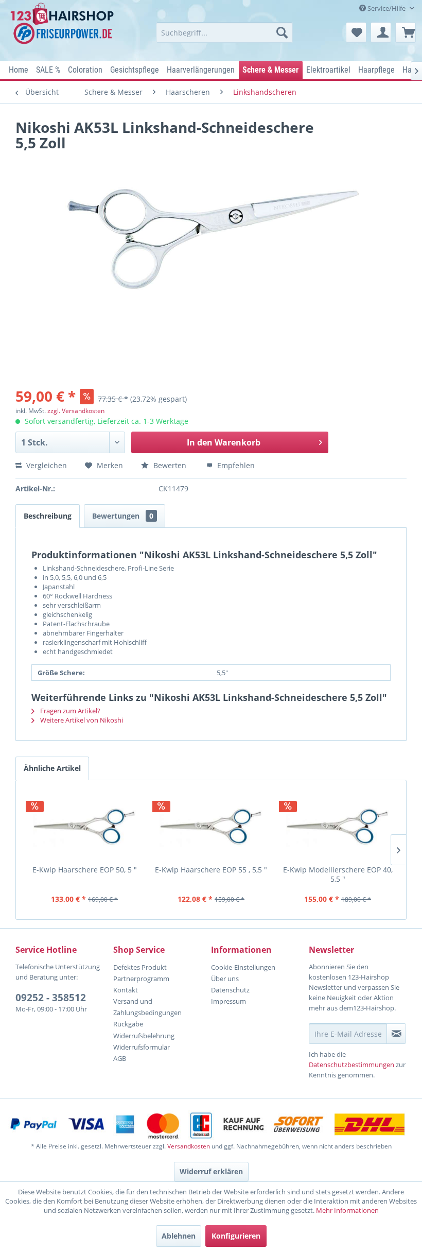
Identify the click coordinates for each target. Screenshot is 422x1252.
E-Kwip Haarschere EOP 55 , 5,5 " (211, 869)
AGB (119, 1058)
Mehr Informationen (347, 1210)
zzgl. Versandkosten (75, 410)
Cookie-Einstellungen (243, 967)
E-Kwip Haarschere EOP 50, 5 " (84, 869)
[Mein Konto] (381, 32)
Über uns (225, 978)
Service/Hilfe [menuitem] (386, 8)
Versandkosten (188, 1146)
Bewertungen (122, 516)
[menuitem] (224, 32)
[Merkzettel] (356, 32)
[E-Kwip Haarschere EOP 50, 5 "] (84, 827)
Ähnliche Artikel (52, 768)
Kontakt (125, 989)
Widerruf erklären (211, 1171)
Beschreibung (48, 516)
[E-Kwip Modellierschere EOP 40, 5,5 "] (337, 827)
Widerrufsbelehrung (143, 1035)
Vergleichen (45, 465)
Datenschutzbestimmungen (351, 1064)
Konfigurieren (236, 1236)
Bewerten (169, 465)
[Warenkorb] (405, 32)
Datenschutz (230, 989)
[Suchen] (282, 32)
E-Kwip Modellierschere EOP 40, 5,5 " (338, 874)
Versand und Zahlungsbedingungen (147, 1007)
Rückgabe (128, 1023)
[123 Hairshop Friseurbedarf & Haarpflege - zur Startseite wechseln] (63, 29)
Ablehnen (179, 1236)
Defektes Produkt (140, 967)
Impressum (228, 1001)
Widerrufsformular (141, 1047)
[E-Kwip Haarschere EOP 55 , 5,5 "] (211, 827)
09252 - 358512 (50, 997)
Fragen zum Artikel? (69, 710)
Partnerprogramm (141, 978)
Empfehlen (235, 465)
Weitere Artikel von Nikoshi (81, 720)
